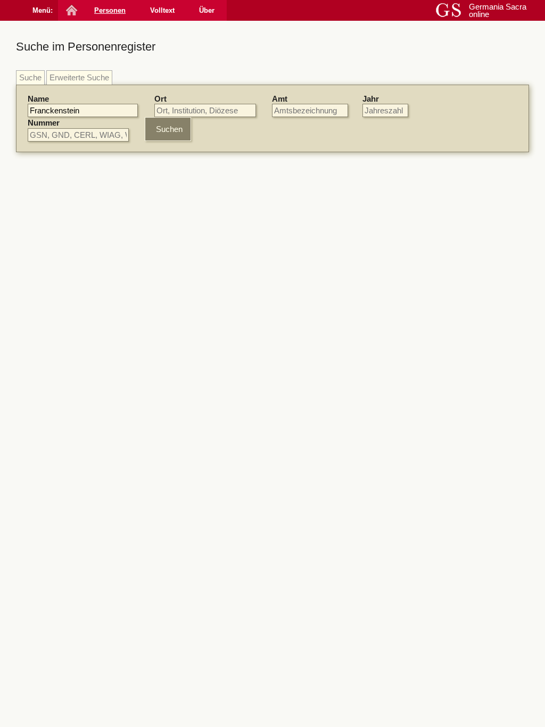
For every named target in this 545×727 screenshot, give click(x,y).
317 (226, 426)
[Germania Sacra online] (70, 10)
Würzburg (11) (449, 213)
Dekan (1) (441, 496)
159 (239, 288)
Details (366, 207)
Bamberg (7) (446, 325)
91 (224, 288)
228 (226, 667)
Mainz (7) (440, 233)
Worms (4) (442, 242)
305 (273, 288)
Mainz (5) (440, 335)
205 (284, 499)
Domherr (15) (447, 447)
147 (226, 581)
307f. (267, 581)
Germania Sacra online (497, 10)
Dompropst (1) (449, 506)
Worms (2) (442, 345)
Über (206, 10)
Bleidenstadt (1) (451, 355)
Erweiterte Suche (79, 77)
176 (267, 380)
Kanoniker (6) (447, 457)
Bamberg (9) (446, 223)
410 (286, 581)
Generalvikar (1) (452, 526)
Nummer (44, 122)
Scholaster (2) (448, 486)
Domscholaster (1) (456, 516)
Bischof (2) (443, 467)
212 (265, 462)
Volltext (162, 10)
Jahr (370, 98)
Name (38, 98)
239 (298, 389)
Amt (279, 98)
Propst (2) (441, 476)
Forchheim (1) (448, 364)
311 (226, 251)
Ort (160, 98)
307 (290, 288)
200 (267, 215)
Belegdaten (192, 189)
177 (267, 703)
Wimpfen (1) (445, 374)
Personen (110, 10)
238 (226, 344)
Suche (30, 77)
